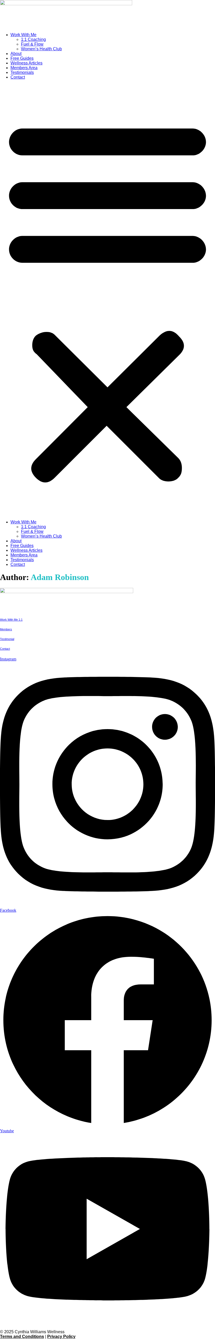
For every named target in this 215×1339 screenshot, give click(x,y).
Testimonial (7, 639)
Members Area (23, 67)
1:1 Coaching (33, 39)
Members (6, 629)
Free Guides (22, 58)
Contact (17, 77)
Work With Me (23, 34)
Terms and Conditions (22, 1336)
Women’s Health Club (41, 49)
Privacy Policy (61, 1336)
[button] (107, 300)
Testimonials (22, 72)
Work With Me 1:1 (11, 619)
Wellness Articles (26, 63)
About (16, 53)
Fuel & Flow (32, 44)
